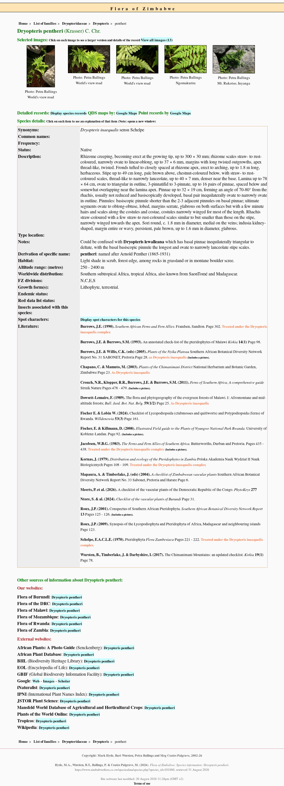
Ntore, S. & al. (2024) (97, 499)
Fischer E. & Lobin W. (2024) (104, 413)
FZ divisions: (30, 280)
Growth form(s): (33, 287)
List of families (45, 23)
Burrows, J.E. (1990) (96, 326)
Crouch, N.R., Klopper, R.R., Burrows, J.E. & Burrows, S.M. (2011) (134, 382)
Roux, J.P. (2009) (94, 524)
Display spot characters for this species (110, 319)
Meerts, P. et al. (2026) (98, 489)
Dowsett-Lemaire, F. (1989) (102, 397)
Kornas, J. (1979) (94, 459)
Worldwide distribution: (40, 273)
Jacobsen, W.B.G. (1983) (100, 443)
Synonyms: (28, 129)
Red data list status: (36, 300)
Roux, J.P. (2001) (94, 508)
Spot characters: (33, 319)
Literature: (28, 326)
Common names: (34, 136)
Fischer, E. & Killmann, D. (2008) (107, 428)
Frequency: (29, 143)
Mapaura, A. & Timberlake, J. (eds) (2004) (115, 474)
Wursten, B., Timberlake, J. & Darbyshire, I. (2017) (121, 554)
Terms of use (142, 783)
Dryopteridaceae (74, 23)
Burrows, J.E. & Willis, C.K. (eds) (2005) (113, 351)
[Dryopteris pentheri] (41, 65)
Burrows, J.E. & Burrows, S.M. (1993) (110, 342)
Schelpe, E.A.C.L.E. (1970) (101, 539)
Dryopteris (101, 23)
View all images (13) (157, 39)
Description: (29, 156)
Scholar (64, 680)
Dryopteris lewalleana (143, 241)
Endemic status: (33, 293)
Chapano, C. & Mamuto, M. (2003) (108, 367)
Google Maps (126, 113)
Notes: (24, 241)
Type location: (31, 235)
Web (35, 680)
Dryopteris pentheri (67, 597)
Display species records (68, 113)
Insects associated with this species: (43, 310)
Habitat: (26, 260)
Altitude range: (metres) (40, 267)
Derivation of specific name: (44, 253)
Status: (24, 149)
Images (48, 680)
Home (23, 23)
